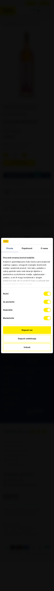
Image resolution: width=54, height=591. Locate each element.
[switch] (47, 302)
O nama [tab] (44, 248)
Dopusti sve (27, 330)
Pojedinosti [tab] (27, 248)
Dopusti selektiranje (27, 338)
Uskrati (27, 347)
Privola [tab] (9, 248)
